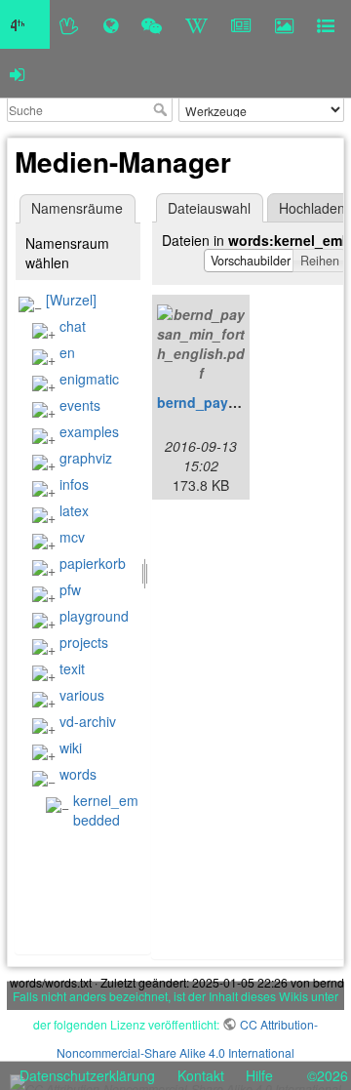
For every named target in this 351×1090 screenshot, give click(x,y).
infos (74, 484)
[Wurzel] (71, 299)
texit (72, 668)
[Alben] (284, 24)
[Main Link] (25, 24)
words (78, 774)
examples (89, 431)
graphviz (85, 457)
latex (74, 510)
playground (94, 616)
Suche (162, 109)
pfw (70, 589)
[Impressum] (325, 24)
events (79, 405)
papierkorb (92, 563)
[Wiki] (196, 24)
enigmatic (89, 378)
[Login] (17, 73)
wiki (70, 747)
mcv (72, 536)
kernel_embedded (105, 809)
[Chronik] (111, 24)
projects (83, 642)
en (67, 352)
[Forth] (70, 24)
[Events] (152, 24)
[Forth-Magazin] (241, 24)
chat (72, 326)
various (81, 695)
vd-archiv (87, 721)
